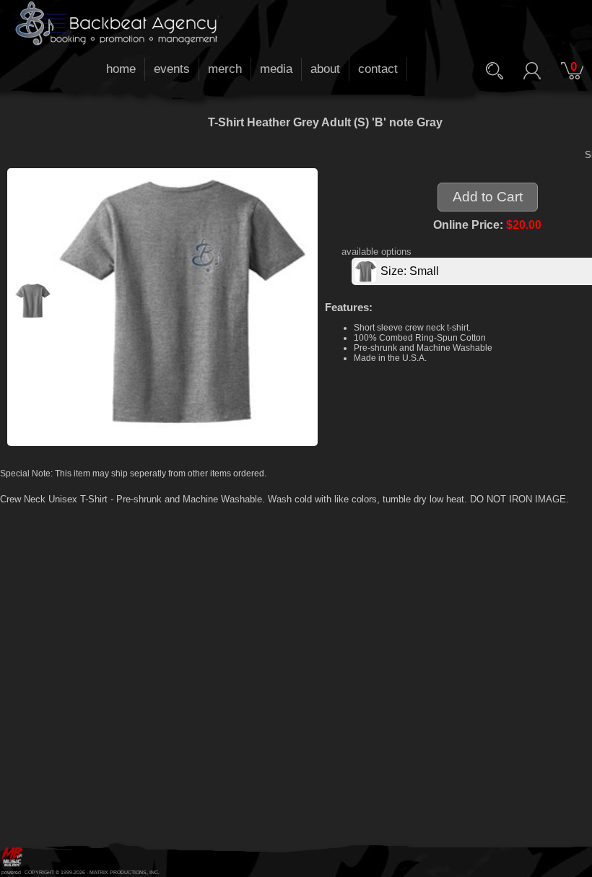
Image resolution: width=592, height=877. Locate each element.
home (121, 69)
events (172, 69)
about (325, 69)
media (276, 69)
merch (225, 69)
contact (378, 69)
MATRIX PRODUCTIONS (118, 872)
